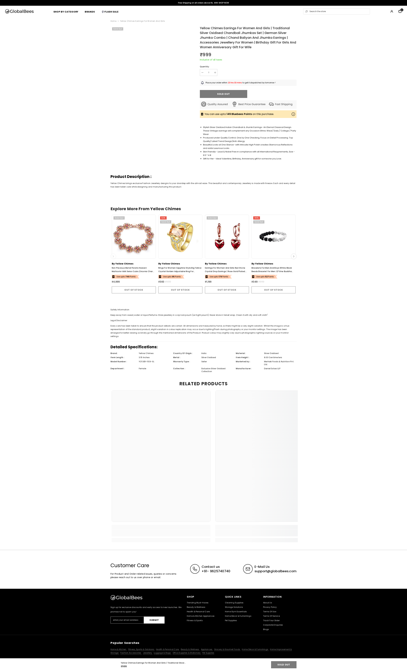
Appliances (207, 649)
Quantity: (205, 66)
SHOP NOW (224, 2)
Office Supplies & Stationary (187, 652)
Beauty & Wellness (190, 649)
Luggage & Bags (162, 652)
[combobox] (339, 11)
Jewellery (147, 652)
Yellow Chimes (124, 263)
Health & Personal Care (167, 649)
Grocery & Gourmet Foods (227, 649)
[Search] (336, 11)
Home (113, 21)
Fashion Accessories (131, 652)
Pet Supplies (208, 652)
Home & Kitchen (118, 649)
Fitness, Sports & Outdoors (141, 649)
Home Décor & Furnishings (255, 649)
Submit (154, 620)
